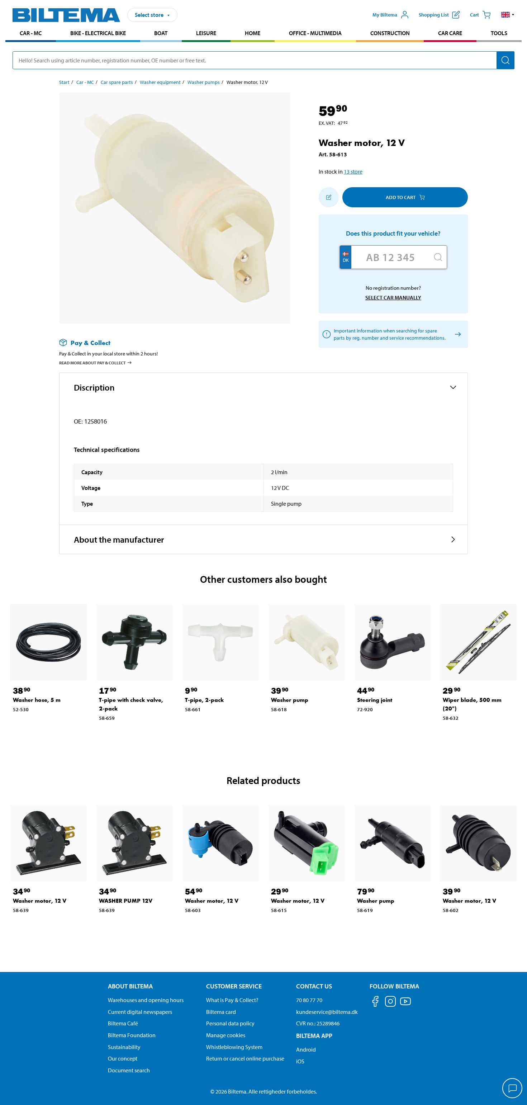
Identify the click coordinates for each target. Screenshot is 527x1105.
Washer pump (289, 700)
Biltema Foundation (132, 1035)
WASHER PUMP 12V (125, 901)
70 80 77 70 (309, 1000)
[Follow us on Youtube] (405, 1005)
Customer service (234, 986)
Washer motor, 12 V (39, 901)
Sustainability (124, 1046)
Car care (450, 33)
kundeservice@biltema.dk (327, 1011)
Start (64, 82)
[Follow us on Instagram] (390, 1003)
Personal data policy (230, 1023)
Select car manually (393, 297)
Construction (390, 33)
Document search (129, 1070)
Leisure (206, 33)
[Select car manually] (456, 334)
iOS (300, 1061)
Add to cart (401, 197)
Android (306, 1049)
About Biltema (130, 986)
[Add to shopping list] (329, 197)
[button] (508, 14)
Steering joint (374, 700)
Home (252, 33)
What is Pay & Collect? (232, 1000)
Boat (160, 33)
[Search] (505, 60)
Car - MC (31, 33)
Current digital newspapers (140, 1011)
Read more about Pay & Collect (92, 362)
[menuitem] (30, 34)
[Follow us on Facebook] (375, 1003)
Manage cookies (225, 1035)
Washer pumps (203, 82)
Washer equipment (160, 82)
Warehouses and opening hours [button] (146, 1000)
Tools (499, 33)
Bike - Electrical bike (98, 33)
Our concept (122, 1058)
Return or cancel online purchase (245, 1058)
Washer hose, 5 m (37, 700)
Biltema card (221, 1011)
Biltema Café (123, 1023)
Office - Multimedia (315, 33)
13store (353, 171)
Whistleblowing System (234, 1046)
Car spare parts (117, 82)
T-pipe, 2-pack (204, 700)
